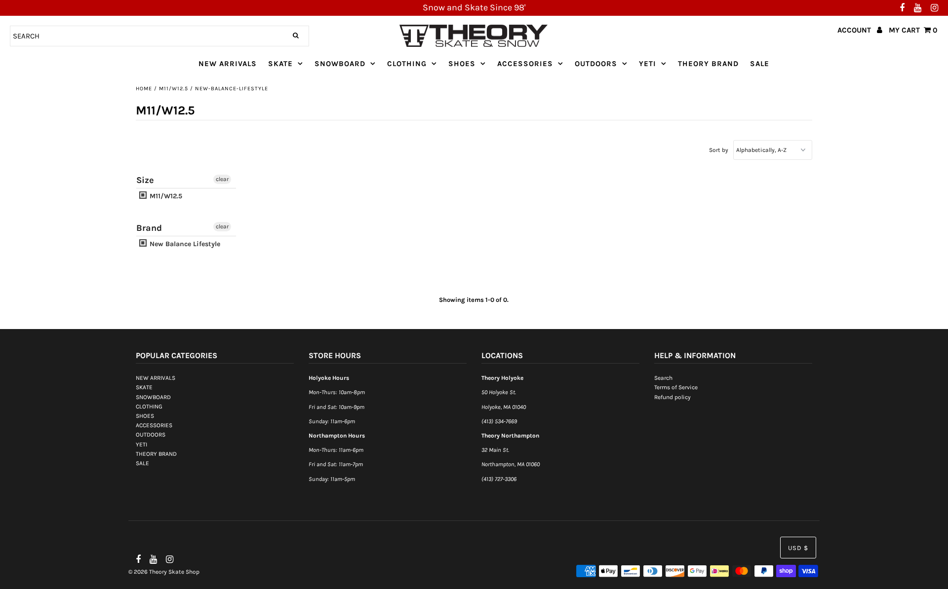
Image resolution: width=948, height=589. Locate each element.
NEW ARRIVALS (227, 63)
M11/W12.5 (173, 88)
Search (663, 377)
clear (222, 179)
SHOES (461, 63)
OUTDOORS (596, 63)
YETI (647, 63)
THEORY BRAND (708, 63)
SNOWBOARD (340, 63)
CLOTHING (407, 63)
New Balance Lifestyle (184, 244)
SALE (759, 63)
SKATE (280, 63)
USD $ (798, 548)
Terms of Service (676, 387)
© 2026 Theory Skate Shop (163, 571)
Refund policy (672, 397)
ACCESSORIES (525, 63)
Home (144, 88)
